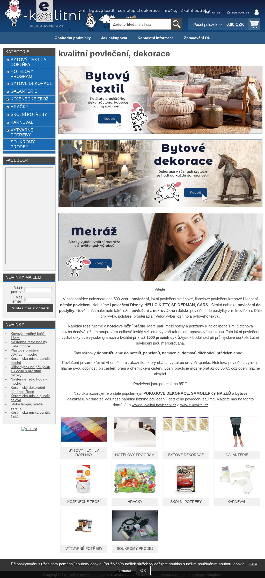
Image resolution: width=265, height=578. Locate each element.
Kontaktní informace (156, 38)
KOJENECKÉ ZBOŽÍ (84, 502)
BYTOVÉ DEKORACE (186, 455)
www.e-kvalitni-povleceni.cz (154, 405)
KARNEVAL (236, 502)
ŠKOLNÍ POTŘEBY (186, 502)
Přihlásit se (212, 12)
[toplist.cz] (29, 429)
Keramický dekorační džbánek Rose (28, 390)
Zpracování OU (197, 38)
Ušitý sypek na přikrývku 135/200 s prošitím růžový (30, 371)
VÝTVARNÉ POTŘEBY (83, 549)
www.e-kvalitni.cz (194, 405)
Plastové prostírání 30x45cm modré (26, 352)
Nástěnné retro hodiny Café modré (29, 344)
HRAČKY (135, 502)
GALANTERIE (236, 455)
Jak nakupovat (114, 38)
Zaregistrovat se (238, 12)
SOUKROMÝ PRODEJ (135, 549)
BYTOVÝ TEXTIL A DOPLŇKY (28, 62)
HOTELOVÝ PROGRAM (134, 455)
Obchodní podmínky (73, 38)
